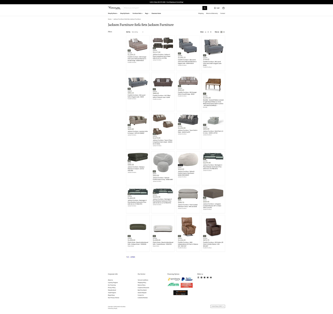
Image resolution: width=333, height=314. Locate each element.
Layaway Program (113, 282)
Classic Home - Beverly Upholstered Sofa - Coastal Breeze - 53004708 (163, 243)
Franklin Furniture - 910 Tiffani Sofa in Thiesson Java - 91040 (161, 96)
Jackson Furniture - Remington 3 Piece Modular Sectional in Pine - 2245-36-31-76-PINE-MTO (212, 167)
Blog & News (111, 295)
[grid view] (221, 32)
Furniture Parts (137, 13)
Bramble (205, 107)
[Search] (204, 8)
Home (109, 19)
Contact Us (141, 295)
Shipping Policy (142, 282)
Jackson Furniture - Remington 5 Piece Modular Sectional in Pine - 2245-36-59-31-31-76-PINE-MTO (162, 201)
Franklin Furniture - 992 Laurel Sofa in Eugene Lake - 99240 (136, 96)
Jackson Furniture (157, 60)
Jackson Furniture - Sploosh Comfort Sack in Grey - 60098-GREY (163, 178)
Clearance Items (156, 13)
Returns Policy (141, 285)
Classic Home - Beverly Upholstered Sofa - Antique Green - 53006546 (138, 243)
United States (217, 306)
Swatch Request (142, 293)
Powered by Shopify (112, 308)
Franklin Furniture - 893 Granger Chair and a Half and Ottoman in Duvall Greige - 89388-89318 (137, 58)
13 (131, 257)
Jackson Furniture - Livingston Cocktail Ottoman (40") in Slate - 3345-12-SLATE (212, 206)
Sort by (128, 32)
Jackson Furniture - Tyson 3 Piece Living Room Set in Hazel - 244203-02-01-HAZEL (163, 142)
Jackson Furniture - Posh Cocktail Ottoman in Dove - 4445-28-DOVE (187, 206)
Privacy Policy (112, 288)
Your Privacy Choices (113, 298)
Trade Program (112, 293)
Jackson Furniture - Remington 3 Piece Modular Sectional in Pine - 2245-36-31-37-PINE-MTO (137, 202)
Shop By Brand (124, 13)
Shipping (201, 13)
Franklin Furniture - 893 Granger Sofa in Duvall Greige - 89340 (187, 93)
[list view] (224, 32)
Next (133, 257)
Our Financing (112, 285)
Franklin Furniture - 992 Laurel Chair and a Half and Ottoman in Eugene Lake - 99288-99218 (187, 61)
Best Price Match (142, 290)
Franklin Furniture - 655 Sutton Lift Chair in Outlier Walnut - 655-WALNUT (213, 244)
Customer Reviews (143, 298)
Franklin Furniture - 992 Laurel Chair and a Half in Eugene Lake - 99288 (212, 63)
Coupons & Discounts (143, 288)
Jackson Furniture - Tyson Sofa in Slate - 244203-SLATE (187, 131)
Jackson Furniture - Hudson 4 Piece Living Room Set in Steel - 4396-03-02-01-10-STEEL (162, 56)
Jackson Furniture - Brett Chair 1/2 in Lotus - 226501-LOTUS (213, 132)
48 (210, 32)
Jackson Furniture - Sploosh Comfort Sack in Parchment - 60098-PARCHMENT (186, 173)
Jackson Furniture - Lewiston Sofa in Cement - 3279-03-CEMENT (138, 132)
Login (218, 8)
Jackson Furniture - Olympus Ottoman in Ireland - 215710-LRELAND (136, 169)
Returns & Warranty (212, 13)
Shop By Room (112, 13)
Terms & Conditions (143, 280)
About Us (110, 280)
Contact (222, 13)
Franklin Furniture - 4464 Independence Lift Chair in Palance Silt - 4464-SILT (188, 244)
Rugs (146, 13)
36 (208, 32)
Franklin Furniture (132, 62)
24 (205, 32)
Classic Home (131, 246)
